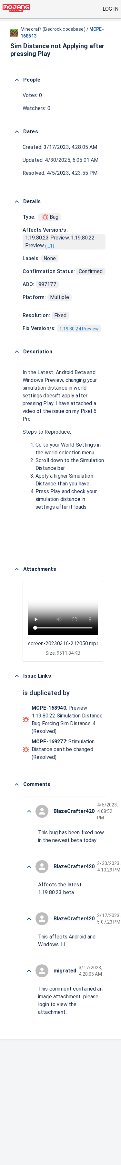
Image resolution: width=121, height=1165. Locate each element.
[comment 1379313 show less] (29, 918)
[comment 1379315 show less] (29, 811)
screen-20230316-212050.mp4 (63, 643)
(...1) (49, 246)
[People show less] (16, 79)
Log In (110, 9)
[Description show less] (16, 351)
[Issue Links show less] (16, 676)
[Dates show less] (16, 131)
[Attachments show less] (16, 569)
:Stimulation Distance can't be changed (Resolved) (63, 749)
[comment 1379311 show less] (29, 970)
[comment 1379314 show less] (29, 866)
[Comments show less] (16, 784)
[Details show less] (16, 201)
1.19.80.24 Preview (79, 328)
